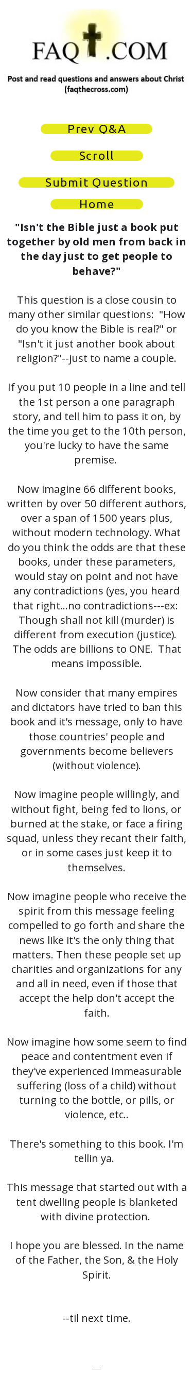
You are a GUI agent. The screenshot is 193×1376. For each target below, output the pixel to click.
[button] (96, 129)
